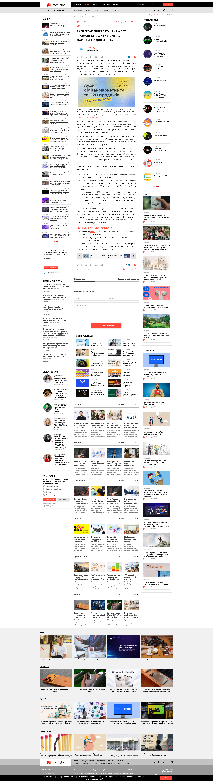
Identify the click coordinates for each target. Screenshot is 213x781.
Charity (120, 22)
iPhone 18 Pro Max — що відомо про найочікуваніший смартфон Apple (123, 690)
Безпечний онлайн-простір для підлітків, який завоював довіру (97, 374)
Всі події (156, 186)
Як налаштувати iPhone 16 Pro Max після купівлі (89, 690)
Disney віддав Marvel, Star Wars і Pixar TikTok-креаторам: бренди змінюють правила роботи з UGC (60, 235)
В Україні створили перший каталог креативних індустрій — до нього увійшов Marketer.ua (60, 209)
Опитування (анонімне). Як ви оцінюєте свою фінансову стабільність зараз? (55, 481)
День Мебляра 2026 (161, 121)
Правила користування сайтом (85, 763)
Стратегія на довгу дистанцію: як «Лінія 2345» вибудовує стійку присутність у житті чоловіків (129, 366)
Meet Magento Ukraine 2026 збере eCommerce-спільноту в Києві (161, 55)
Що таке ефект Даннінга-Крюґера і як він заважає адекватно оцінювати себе (89, 755)
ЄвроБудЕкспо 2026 (161, 176)
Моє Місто (122, 115)
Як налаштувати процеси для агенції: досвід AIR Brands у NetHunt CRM (154, 374)
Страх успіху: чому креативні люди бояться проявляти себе (157, 755)
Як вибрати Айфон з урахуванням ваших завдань (56, 690)
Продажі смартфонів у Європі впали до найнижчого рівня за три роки (55, 297)
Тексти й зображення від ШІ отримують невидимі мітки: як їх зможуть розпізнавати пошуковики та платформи (60, 104)
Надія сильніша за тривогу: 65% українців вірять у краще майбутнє (60, 42)
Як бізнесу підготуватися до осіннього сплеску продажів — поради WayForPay (59, 69)
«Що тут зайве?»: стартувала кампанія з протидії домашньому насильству (59, 60)
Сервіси (88, 10)
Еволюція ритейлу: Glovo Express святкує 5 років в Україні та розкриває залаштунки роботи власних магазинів (60, 157)
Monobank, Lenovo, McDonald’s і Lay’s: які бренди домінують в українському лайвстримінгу (60, 113)
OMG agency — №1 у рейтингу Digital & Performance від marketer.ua (59, 218)
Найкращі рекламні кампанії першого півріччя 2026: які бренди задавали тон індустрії (156, 277)
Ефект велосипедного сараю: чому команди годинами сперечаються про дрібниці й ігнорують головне (123, 755)
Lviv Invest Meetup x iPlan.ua (161, 68)
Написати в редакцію (85, 269)
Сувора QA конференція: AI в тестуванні (160, 41)
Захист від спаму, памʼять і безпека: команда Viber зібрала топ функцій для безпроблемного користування (60, 227)
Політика (127, 763)
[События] (161, 5)
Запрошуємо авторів (108, 763)
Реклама (111, 761)
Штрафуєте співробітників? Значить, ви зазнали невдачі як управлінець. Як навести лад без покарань (155, 493)
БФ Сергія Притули (90, 117)
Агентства (78, 10)
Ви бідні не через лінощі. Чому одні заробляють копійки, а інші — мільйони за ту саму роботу (156, 554)
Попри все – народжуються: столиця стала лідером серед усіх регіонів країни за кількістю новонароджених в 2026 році (55, 332)
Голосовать (49, 499)
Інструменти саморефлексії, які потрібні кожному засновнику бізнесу (55, 346)
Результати (63, 499)
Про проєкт (101, 761)
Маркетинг (78, 4)
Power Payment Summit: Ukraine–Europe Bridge (160, 95)
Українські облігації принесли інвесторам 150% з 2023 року (54, 355)
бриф (92, 232)
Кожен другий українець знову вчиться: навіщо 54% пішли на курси (59, 95)
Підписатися (51, 267)
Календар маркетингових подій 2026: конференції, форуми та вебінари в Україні (60, 34)
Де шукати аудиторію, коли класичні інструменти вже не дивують (90, 722)
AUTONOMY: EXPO (160, 80)
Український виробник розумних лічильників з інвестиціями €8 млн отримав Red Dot (60, 130)
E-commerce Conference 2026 (160, 149)
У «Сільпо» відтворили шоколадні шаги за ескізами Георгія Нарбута (59, 121)
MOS (119, 763)
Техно (95, 4)
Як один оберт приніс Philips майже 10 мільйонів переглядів (155, 306)
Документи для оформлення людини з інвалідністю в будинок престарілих (56, 286)
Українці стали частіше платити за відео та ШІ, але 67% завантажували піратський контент (60, 165)
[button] (137, 404)
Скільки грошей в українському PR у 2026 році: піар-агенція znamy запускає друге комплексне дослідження (60, 78)
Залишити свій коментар (128, 279)
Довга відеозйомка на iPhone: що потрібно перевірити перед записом (157, 690)
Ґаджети (44, 666)
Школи (106, 10)
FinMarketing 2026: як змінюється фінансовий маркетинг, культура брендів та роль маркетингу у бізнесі (60, 25)
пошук (152, 5)
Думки (115, 4)
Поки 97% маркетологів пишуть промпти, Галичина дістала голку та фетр (156, 335)
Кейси (43, 699)
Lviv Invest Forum (160, 26)
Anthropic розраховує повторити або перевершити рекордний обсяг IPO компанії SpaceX (55, 308)
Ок (166, 778)
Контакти (120, 761)
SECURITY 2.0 (158, 162)
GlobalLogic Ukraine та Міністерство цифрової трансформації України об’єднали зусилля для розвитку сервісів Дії (60, 148)
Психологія (46, 731)
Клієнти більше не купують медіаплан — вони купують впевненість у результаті (153, 432)
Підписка (168, 4)
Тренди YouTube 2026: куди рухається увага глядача (153, 403)
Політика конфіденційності (84, 761)
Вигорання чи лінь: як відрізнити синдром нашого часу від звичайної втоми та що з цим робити (56, 755)
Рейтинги (115, 10)
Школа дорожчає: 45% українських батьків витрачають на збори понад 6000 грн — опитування (60, 51)
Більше (56, 241)
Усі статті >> (122, 405)
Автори (97, 10)
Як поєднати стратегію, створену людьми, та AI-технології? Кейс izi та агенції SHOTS (157, 722)
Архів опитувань (48, 506)
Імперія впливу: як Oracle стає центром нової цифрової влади (155, 583)
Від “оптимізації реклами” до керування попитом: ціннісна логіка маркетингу (154, 462)
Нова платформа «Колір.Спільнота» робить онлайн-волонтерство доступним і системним (58, 200)
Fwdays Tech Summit (161, 135)
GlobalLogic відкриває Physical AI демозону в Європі (59, 173)
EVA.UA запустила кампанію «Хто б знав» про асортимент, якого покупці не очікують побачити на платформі (156, 248)
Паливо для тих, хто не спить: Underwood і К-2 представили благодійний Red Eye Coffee (59, 191)
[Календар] (158, 4)
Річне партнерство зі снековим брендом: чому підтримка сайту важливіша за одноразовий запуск (56, 722)
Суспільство (105, 4)
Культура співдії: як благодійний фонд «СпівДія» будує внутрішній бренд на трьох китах (97, 365)
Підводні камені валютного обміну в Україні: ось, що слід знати (54, 320)
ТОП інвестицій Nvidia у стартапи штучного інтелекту (97, 392)
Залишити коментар (106, 325)
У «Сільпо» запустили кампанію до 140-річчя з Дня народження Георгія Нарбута (60, 183)
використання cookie (123, 777)
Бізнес (87, 4)
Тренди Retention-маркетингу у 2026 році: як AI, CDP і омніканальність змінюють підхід (156, 524)
